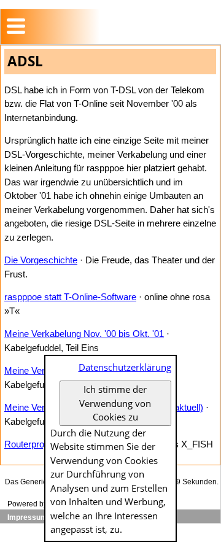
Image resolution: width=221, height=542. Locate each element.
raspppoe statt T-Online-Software (70, 297)
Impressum (27, 517)
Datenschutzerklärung (125, 367)
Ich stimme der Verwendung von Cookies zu (115, 403)
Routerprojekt (31, 444)
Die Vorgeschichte (40, 260)
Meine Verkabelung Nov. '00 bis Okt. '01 (84, 333)
